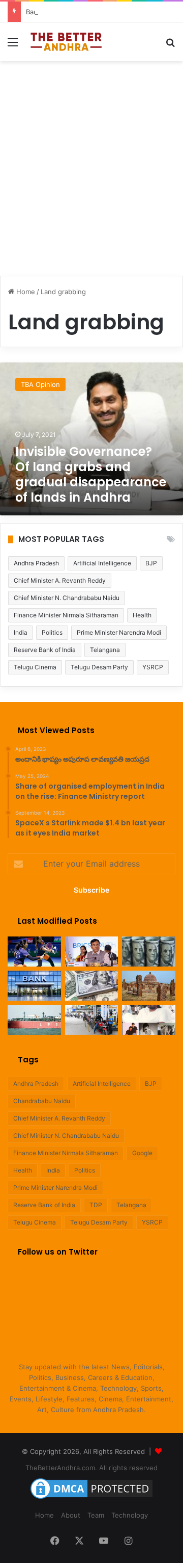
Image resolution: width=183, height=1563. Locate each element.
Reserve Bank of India (45, 650)
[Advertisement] (91, 163)
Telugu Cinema (35, 667)
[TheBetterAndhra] (66, 42)
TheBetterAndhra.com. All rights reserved (91, 1468)
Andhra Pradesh (36, 563)
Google (142, 1153)
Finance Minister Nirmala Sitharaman (66, 615)
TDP (95, 1205)
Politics (52, 632)
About (70, 1515)
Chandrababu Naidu (41, 1101)
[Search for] (170, 45)
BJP (151, 563)
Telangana (105, 650)
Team (95, 1515)
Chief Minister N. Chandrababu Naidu (66, 598)
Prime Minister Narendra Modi (119, 632)
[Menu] (13, 45)
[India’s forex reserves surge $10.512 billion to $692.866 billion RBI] (91, 986)
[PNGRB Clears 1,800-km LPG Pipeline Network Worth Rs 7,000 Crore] (34, 1020)
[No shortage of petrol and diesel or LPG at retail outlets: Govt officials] (91, 1020)
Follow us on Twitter (58, 1251)
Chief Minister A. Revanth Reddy (60, 580)
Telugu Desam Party (99, 667)
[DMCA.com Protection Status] (91, 1499)
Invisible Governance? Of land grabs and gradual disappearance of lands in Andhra (90, 474)
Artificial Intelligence (102, 563)
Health (142, 615)
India (20, 632)
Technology (129, 1515)
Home (24, 292)
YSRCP (152, 667)
